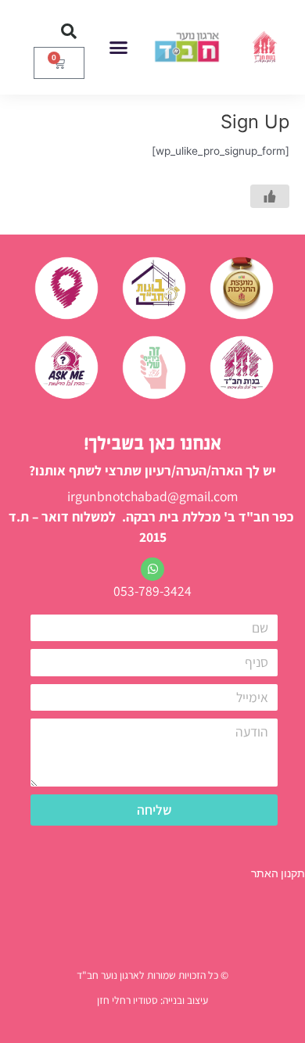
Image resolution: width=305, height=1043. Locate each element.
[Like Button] (269, 196)
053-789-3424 (152, 591)
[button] (119, 48)
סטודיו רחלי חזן (127, 1000)
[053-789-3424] (152, 569)
